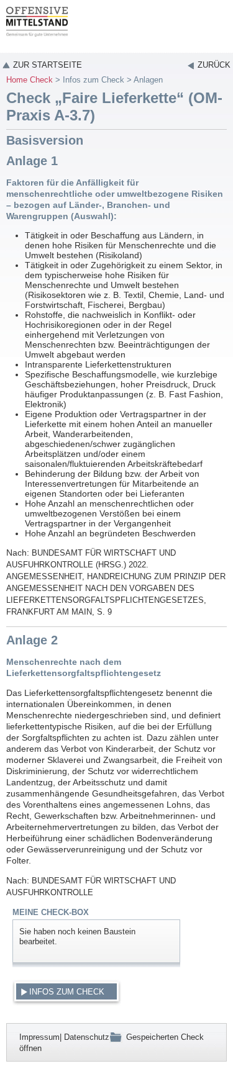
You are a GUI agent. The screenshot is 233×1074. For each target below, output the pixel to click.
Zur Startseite (47, 65)
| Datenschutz (84, 1037)
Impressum (39, 1037)
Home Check (29, 79)
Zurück (214, 65)
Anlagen (148, 79)
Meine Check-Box (50, 912)
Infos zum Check (93, 79)
